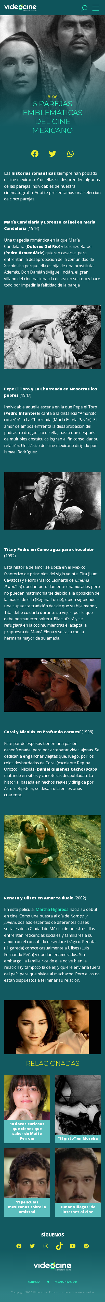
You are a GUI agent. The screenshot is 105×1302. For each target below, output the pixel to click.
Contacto (34, 1281)
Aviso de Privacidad (66, 1281)
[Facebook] (34, 153)
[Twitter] (52, 153)
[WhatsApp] (70, 153)
